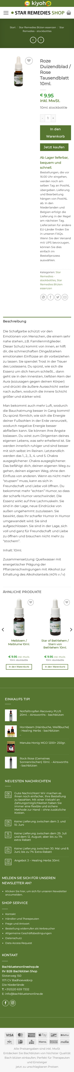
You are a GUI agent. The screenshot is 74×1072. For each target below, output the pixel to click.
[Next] (70, 637)
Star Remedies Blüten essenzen (37, 27)
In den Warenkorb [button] (19, 666)
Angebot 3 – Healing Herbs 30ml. (37, 860)
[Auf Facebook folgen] (5, 1003)
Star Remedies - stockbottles (50, 276)
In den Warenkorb (55, 132)
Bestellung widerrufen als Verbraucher (30, 928)
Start (13, 27)
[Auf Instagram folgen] (12, 1003)
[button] (6, 12)
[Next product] (33, 40)
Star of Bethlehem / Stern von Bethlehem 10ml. (55, 644)
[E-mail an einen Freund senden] (65, 297)
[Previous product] (41, 40)
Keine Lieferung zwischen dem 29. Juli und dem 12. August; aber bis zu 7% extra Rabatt (40, 837)
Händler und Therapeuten (22, 918)
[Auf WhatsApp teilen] (43, 297)
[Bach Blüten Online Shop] (38, 13)
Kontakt (10, 914)
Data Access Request (18, 943)
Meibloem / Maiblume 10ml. (19, 642)
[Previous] (3, 637)
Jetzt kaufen (54, 147)
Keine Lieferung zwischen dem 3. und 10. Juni (40, 823)
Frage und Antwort (17, 923)
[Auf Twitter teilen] (57, 297)
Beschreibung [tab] (14, 321)
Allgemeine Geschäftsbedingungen (28, 933)
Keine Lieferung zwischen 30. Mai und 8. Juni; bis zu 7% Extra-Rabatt (41, 850)
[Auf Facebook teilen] (50, 297)
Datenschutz (13, 938)
